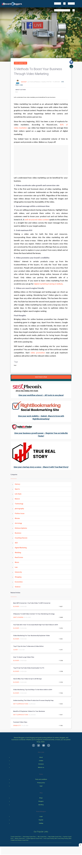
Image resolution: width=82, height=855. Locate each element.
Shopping (18, 577)
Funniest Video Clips (20, 722)
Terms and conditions (41, 779)
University (18, 572)
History (17, 484)
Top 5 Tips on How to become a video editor (28, 646)
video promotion (38, 353)
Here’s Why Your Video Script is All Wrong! (27, 679)
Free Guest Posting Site (50, 838)
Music (17, 562)
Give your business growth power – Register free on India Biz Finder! (41, 434)
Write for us (41, 767)
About (41, 757)
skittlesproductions (20, 704)
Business (18, 533)
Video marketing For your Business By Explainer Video (31, 635)
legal (41, 786)
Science (17, 587)
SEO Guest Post (42, 836)
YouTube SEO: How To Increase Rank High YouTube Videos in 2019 (35, 625)
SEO (16, 543)
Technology (19, 504)
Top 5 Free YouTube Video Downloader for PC (28, 668)
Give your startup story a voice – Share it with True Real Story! (41, 467)
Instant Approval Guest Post (34, 838)
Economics (19, 582)
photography (19, 508)
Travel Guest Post (16, 836)
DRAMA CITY (17, 725)
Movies (17, 518)
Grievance (41, 764)
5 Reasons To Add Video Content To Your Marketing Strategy (34, 614)
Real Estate (19, 557)
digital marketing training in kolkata (48, 284)
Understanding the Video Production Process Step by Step (33, 700)
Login (41, 816)
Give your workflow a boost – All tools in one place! (41, 395)
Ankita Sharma (18, 617)
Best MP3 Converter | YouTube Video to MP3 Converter (32, 603)
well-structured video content (37, 220)
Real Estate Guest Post (54, 836)
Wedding (18, 552)
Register (41, 820)
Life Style (18, 494)
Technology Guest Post (29, 836)
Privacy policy (41, 782)
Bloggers (41, 801)
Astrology (18, 523)
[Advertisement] (41, 160)
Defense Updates (21, 528)
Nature (17, 499)
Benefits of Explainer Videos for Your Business (29, 711)
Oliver (15, 649)
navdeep (24, 82)
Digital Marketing (21, 548)
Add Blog (41, 804)
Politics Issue (19, 513)
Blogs (41, 798)
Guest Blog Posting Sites (64, 838)
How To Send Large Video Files (23, 657)
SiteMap (41, 823)
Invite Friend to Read (41, 377)
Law (16, 567)
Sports (17, 489)
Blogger (16, 606)
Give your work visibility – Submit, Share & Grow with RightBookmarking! (41, 417)
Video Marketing (20, 63)
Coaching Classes (21, 538)
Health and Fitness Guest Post (19, 840)
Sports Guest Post (20, 838)
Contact (41, 760)
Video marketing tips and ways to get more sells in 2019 (32, 689)
